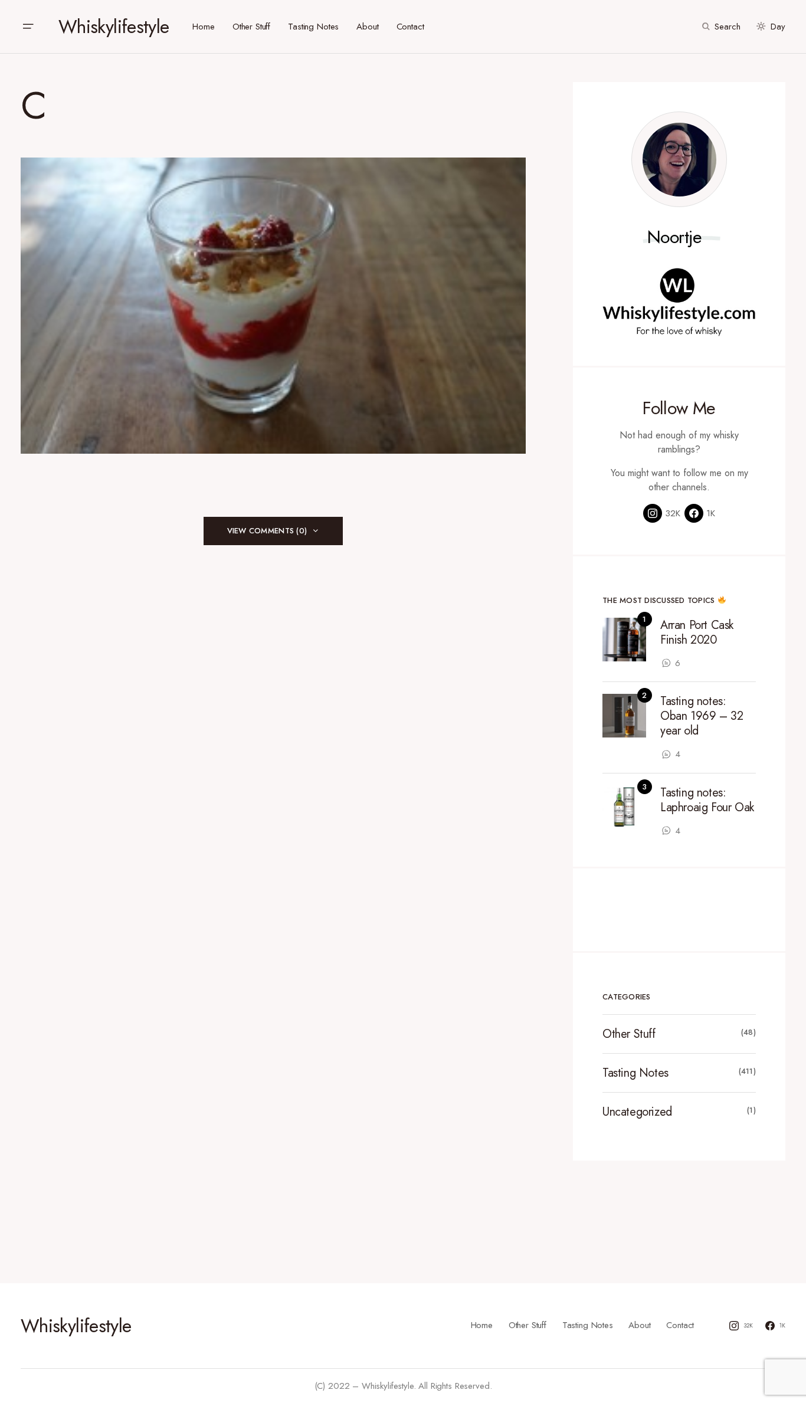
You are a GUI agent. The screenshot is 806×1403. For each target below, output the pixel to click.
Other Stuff (629, 1034)
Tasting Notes (635, 1073)
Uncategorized (637, 1111)
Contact (680, 1325)
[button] (28, 26)
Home (482, 1325)
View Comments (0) (267, 530)
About (639, 1325)
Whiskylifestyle (113, 26)
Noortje (674, 237)
